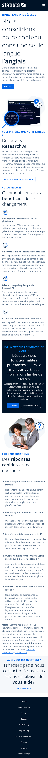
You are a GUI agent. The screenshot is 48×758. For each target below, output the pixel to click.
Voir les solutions (31, 405)
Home (24, 701)
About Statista (24, 707)
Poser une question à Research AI (18, 179)
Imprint (24, 748)
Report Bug (24, 730)
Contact (24, 713)
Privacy (24, 742)
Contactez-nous (24, 688)
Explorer (8, 86)
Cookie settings (24, 753)
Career (24, 719)
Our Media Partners (24, 736)
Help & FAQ (24, 724)
